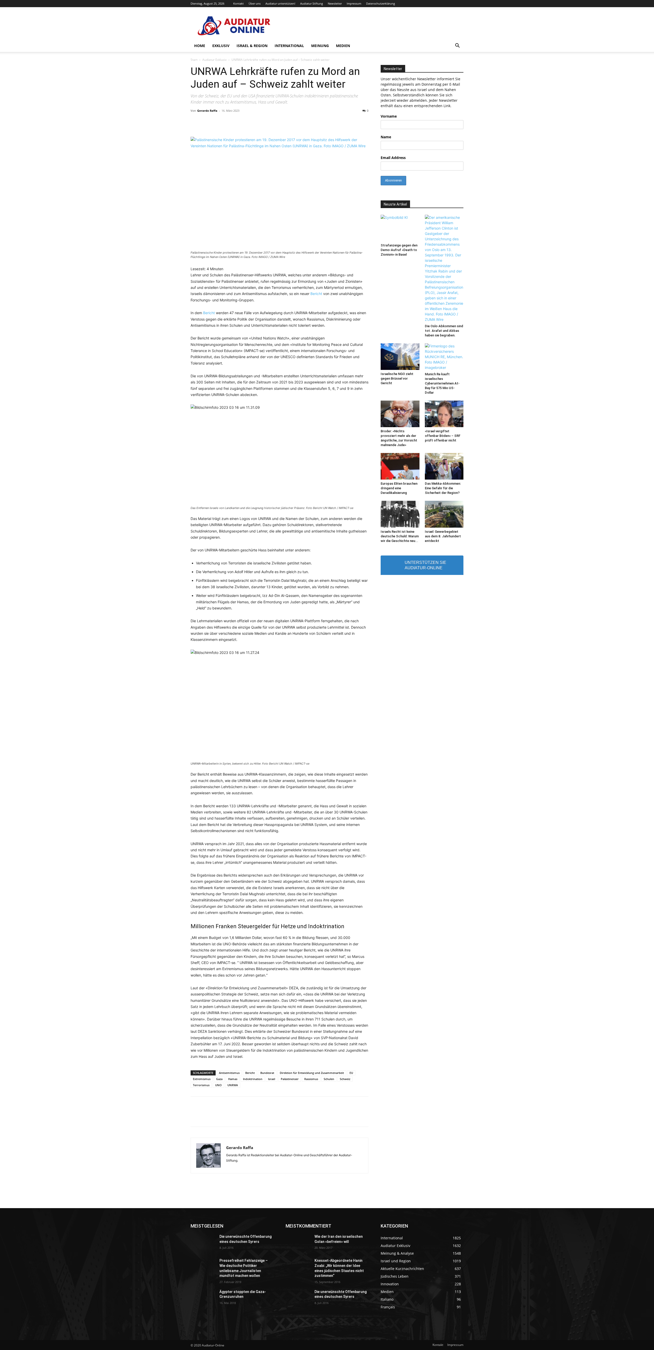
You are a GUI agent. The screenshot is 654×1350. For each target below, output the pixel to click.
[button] (457, 46)
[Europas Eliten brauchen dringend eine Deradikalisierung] (400, 466)
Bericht (316, 293)
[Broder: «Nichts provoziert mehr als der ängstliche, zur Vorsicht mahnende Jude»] (400, 414)
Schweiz (345, 1079)
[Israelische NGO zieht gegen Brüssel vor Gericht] (400, 356)
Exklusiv (220, 45)
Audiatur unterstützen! (280, 3)
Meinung (320, 45)
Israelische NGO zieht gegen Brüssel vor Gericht (397, 378)
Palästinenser (290, 1079)
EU (351, 1073)
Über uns (255, 3)
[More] (403, 1116)
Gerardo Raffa (207, 110)
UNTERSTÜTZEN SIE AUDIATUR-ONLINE (425, 565)
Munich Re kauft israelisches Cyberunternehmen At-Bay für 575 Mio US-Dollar (442, 383)
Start (194, 60)
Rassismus (311, 1079)
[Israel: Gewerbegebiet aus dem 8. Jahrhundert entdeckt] (444, 514)
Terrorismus (201, 1085)
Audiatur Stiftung (311, 3)
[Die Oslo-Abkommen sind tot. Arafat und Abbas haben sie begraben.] (444, 268)
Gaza (219, 1079)
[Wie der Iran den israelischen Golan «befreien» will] (298, 1243)
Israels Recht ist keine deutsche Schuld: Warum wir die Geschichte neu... (400, 536)
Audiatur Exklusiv (214, 60)
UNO (218, 1085)
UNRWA (232, 1085)
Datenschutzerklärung (380, 3)
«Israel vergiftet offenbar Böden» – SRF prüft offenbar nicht (442, 435)
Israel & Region (252, 45)
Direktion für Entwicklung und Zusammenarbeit (312, 1073)
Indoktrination (252, 1079)
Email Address (393, 157)
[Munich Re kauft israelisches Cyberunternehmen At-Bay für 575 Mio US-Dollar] (444, 356)
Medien (343, 45)
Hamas (232, 1079)
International (289, 45)
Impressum (354, 3)
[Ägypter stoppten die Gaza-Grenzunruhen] (203, 1298)
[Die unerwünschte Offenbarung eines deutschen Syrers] (203, 1243)
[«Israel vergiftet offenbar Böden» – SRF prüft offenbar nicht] (444, 414)
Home (199, 45)
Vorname (389, 116)
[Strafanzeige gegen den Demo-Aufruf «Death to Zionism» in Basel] (400, 228)
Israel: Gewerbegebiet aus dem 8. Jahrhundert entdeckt (443, 536)
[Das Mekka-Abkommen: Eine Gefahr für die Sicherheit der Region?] (444, 466)
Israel (271, 1079)
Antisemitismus (229, 1073)
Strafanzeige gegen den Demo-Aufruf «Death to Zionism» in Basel (399, 249)
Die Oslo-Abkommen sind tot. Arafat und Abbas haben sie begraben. (444, 330)
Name (386, 136)
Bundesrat (267, 1073)
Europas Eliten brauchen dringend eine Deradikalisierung (399, 488)
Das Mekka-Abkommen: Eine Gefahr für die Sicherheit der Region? (443, 488)
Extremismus (202, 1079)
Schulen (329, 1079)
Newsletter (335, 3)
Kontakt (238, 3)
